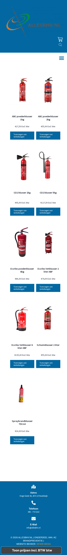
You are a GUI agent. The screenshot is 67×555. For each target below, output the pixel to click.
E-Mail (33, 524)
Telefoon (33, 508)
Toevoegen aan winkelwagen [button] (20, 135)
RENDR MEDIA (43, 544)
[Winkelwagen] (60, 39)
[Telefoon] (33, 503)
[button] (61, 58)
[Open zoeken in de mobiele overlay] (60, 44)
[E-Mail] (33, 518)
